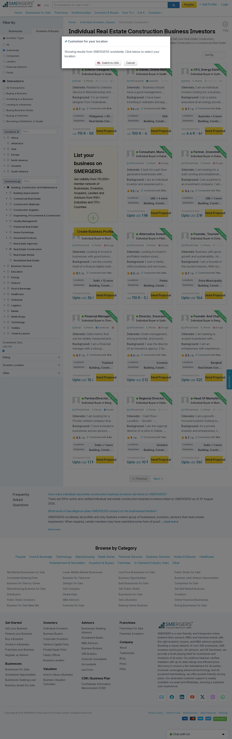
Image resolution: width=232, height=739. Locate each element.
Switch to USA (110, 62)
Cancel (130, 62)
